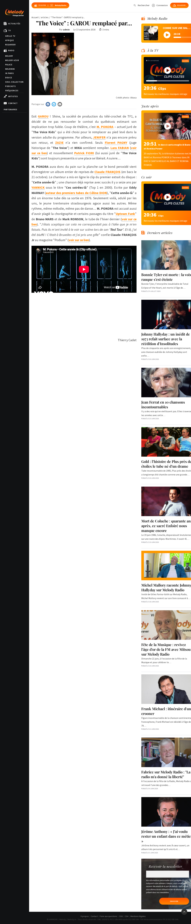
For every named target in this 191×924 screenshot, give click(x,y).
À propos (85, 916)
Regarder (10, 44)
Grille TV (10, 36)
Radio (11, 50)
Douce (8, 77)
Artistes (13, 96)
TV (9, 30)
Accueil (35, 17)
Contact (13, 103)
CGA (126, 916)
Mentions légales (138, 916)
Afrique (9, 40)
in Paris (9, 73)
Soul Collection (14, 82)
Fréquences (11, 90)
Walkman (10, 69)
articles (44, 17)
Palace (8, 64)
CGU (121, 916)
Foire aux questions (108, 916)
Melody (9, 56)
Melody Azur (12, 60)
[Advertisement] (84, 313)
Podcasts (10, 86)
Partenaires (10, 109)
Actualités (14, 23)
